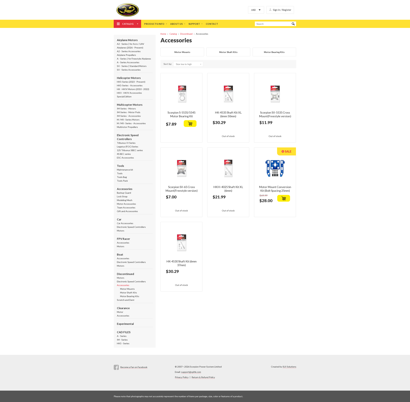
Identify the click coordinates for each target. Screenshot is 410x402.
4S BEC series (124, 154)
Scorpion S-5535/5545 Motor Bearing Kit (181, 114)
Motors (120, 230)
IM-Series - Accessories (129, 116)
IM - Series (122, 339)
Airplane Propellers (126, 55)
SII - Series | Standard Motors (132, 66)
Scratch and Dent (125, 300)
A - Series (122, 336)
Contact (212, 23)
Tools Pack (122, 180)
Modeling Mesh (124, 200)
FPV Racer (123, 238)
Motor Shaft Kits (128, 292)
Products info (154, 23)
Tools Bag (122, 177)
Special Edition (124, 96)
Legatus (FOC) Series (127, 146)
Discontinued (125, 274)
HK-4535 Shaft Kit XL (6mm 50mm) (228, 114)
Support (194, 23)
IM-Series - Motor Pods (128, 112)
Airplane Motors (127, 40)
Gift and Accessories (127, 211)
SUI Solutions (289, 366)
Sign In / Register (282, 9)
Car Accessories (125, 223)
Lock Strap (122, 196)
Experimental (125, 323)
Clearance (123, 308)
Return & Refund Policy (203, 377)
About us (176, 23)
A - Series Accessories (128, 62)
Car (119, 219)
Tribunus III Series (126, 142)
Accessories (124, 189)
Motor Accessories (126, 203)
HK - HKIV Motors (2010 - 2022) (133, 89)
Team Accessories (126, 207)
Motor (120, 312)
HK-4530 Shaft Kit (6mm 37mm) (181, 263)
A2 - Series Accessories (129, 51)
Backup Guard (124, 192)
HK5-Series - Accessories (130, 85)
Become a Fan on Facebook (133, 367)
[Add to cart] (190, 123)
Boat (120, 254)
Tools (120, 165)
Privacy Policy (182, 377)
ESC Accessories (125, 157)
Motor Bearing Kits (129, 296)
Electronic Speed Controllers (131, 227)
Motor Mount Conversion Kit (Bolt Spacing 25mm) (275, 188)
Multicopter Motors (129, 104)
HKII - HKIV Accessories (129, 92)
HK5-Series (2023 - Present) (131, 81)
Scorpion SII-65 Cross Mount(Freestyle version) (181, 188)
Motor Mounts (127, 288)
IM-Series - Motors (126, 108)
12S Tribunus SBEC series (130, 150)
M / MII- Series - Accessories (131, 123)
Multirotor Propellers (127, 127)
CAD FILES (124, 332)
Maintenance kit (125, 169)
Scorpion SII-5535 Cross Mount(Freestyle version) (275, 114)
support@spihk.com (191, 372)
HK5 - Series (123, 343)
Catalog (128, 23)
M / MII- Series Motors (128, 119)
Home (163, 34)
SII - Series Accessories (129, 69)
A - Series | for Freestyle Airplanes (134, 58)
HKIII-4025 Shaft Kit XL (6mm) (228, 188)
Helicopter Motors (129, 78)
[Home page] (126, 10)
